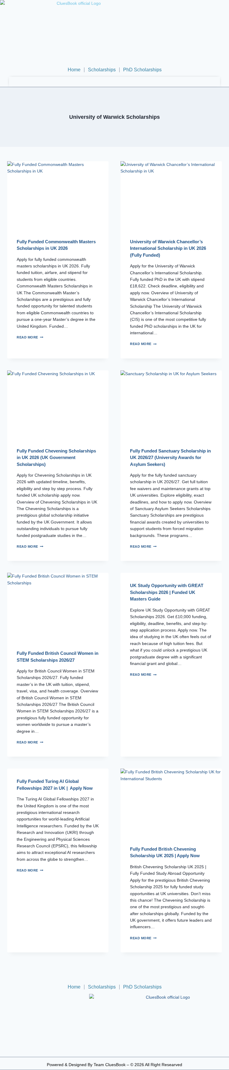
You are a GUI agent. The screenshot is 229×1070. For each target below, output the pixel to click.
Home (74, 69)
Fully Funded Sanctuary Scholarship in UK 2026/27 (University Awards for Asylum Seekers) (170, 457)
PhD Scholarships (142, 69)
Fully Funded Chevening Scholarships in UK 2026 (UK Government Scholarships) (56, 457)
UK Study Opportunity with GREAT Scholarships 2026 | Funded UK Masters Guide (166, 592)
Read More (30, 337)
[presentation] (58, 195)
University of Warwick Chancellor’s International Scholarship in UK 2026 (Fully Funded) (168, 248)
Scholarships (102, 69)
